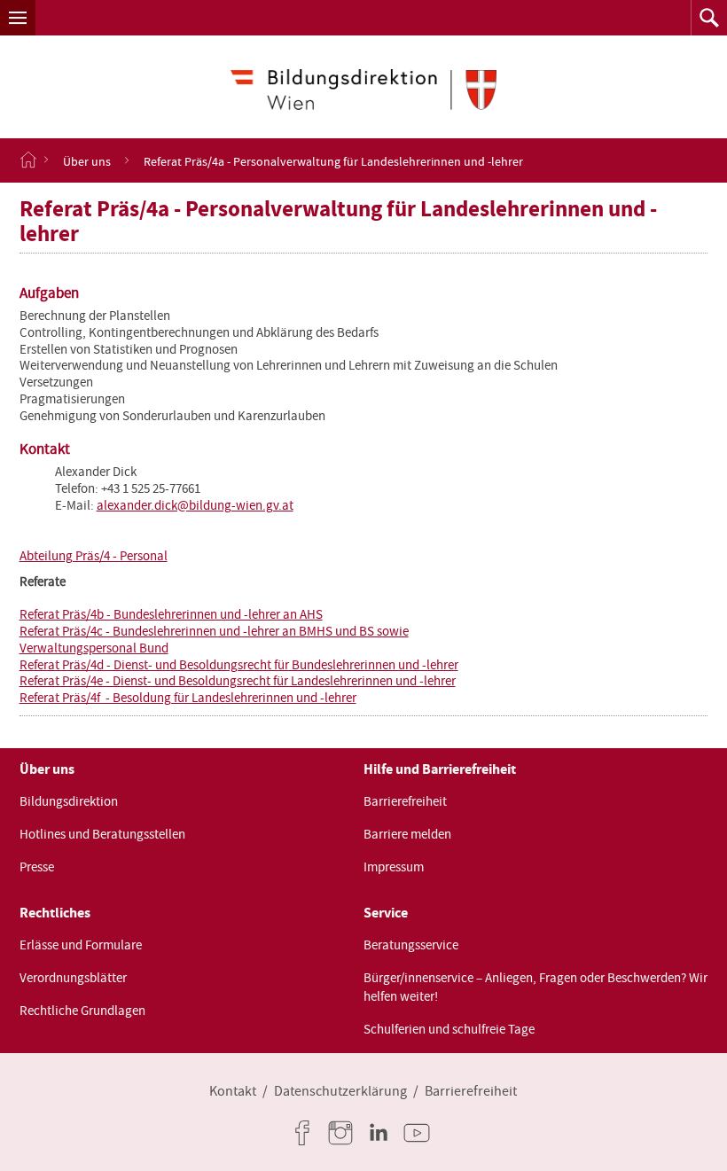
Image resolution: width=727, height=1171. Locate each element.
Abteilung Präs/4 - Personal (94, 556)
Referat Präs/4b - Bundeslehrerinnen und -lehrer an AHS (171, 614)
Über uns (87, 160)
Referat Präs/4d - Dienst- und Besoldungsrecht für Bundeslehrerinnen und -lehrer (239, 665)
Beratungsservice (411, 945)
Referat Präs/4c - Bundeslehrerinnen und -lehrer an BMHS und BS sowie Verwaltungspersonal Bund (214, 639)
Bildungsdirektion (69, 801)
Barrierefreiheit (405, 801)
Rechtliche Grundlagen (82, 1010)
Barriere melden (407, 834)
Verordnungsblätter (73, 978)
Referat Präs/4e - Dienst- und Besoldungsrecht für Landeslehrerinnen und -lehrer (238, 681)
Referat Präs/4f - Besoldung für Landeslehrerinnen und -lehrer (188, 698)
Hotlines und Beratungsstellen (102, 834)
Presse (37, 867)
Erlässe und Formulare (81, 945)
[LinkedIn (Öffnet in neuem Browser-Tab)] (382, 1133)
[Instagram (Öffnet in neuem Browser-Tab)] (344, 1133)
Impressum (394, 867)
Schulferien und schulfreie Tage (449, 1029)
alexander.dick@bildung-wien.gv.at (195, 505)
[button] (17, 17)
